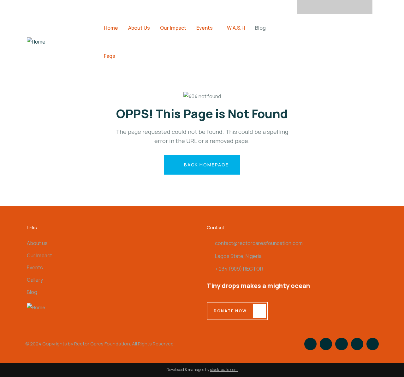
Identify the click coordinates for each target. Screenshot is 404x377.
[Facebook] (310, 7)
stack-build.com (224, 369)
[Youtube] (347, 7)
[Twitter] (322, 7)
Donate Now (230, 311)
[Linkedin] (359, 7)
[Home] (36, 41)
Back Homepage (205, 165)
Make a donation (330, 41)
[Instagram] (334, 7)
